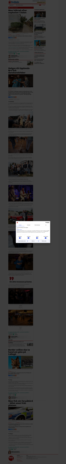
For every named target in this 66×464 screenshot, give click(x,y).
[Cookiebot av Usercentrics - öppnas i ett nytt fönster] (46, 222)
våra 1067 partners (19, 229)
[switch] (29, 238)
